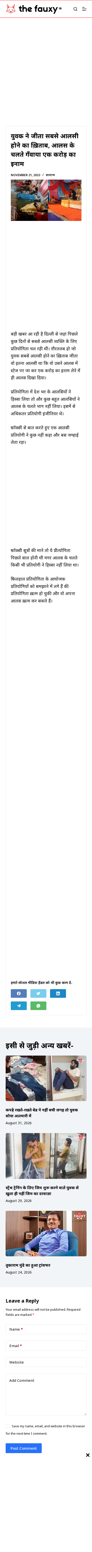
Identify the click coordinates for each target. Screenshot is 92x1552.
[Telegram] (19, 1005)
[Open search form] (75, 9)
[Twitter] (38, 993)
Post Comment (24, 1448)
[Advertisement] (46, 66)
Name (16, 1329)
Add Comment (21, 1380)
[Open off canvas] (84, 9)
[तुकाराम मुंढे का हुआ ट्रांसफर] (46, 1234)
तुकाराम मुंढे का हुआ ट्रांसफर (28, 1265)
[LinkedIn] (58, 993)
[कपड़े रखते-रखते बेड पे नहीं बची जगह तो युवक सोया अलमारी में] (46, 1078)
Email (15, 1345)
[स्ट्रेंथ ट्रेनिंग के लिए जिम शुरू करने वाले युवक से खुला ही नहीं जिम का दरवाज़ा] (46, 1156)
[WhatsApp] (38, 1005)
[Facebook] (19, 993)
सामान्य (50, 175)
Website (16, 1362)
